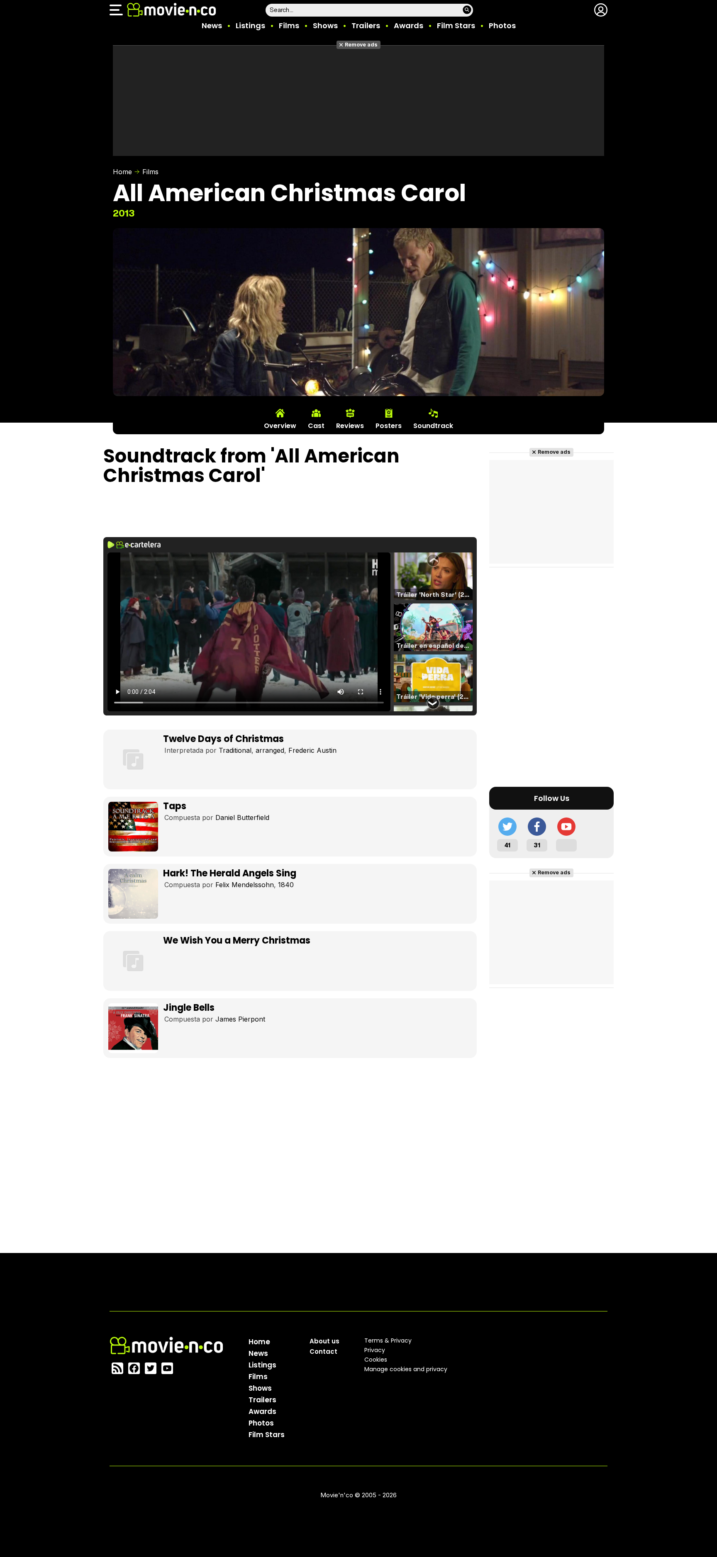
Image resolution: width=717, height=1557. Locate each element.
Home (122, 172)
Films (289, 25)
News (212, 25)
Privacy (374, 1350)
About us (324, 1341)
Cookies (375, 1359)
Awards (408, 25)
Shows (325, 25)
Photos (502, 25)
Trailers (365, 25)
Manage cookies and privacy (405, 1369)
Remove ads (361, 44)
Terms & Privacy (388, 1340)
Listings (250, 25)
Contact (323, 1351)
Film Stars (456, 25)
